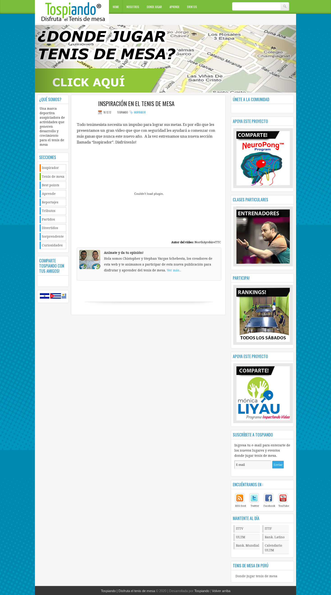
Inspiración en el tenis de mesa (136, 104)
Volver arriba (221, 591)
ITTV (239, 528)
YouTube (284, 505)
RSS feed (240, 505)
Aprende (174, 7)
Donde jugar (154, 7)
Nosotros (133, 7)
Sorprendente (53, 236)
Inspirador (50, 168)
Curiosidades (52, 245)
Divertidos (50, 228)
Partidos (48, 219)
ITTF (268, 528)
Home (116, 7)
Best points (50, 185)
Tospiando (201, 591)
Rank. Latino (275, 537)
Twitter (255, 505)
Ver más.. (174, 270)
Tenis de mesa (53, 176)
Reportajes (50, 202)
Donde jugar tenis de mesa (256, 576)
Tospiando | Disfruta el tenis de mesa (128, 591)
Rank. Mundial (247, 545)
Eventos (192, 7)
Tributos (48, 211)
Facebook (269, 505)
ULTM (240, 537)
